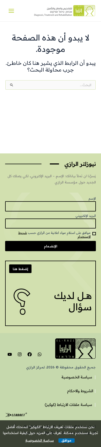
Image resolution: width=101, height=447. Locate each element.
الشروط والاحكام (80, 390)
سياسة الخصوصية (76, 377)
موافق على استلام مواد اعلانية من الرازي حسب (54, 234)
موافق (66, 440)
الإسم (92, 198)
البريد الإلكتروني (85, 216)
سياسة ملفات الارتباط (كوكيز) (68, 404)
